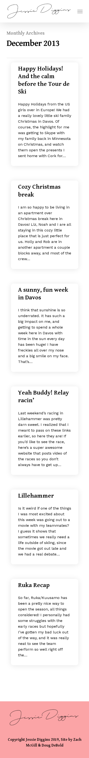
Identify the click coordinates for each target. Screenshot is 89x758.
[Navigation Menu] (80, 11)
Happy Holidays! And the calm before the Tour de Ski (44, 80)
